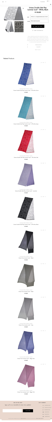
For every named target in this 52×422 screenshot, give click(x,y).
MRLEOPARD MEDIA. (40, 418)
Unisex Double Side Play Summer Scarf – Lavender (26, 191)
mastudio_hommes (45, 407)
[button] (23, 8)
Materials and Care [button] (38, 44)
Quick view (43, 62)
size (28, 17)
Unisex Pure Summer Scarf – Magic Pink (26, 392)
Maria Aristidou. (23, 418)
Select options (26, 74)
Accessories (22, 88)
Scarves (31, 88)
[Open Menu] (50, 4)
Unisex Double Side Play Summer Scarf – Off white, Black (26, 224)
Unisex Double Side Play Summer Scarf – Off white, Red (26, 157)
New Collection (26, 88)
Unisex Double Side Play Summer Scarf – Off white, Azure (26, 90)
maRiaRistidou (46, 416)
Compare (41, 62)
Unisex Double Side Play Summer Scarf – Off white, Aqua (26, 124)
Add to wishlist (38, 30)
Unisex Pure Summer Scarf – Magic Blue (26, 358)
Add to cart (38, 26)
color (28, 21)
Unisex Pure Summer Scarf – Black (26, 258)
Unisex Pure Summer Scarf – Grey (26, 325)
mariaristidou (46, 411)
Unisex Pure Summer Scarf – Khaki (26, 291)
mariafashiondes (45, 405)
